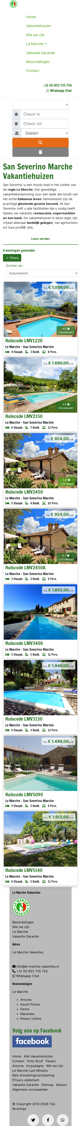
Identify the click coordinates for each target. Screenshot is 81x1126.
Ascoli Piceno (30, 1004)
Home (31, 17)
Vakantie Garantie (40, 53)
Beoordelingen (38, 62)
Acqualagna (35, 1066)
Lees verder (40, 239)
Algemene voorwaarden (30, 1089)
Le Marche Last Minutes (30, 1070)
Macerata (27, 1014)
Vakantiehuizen (38, 26)
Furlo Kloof (35, 1061)
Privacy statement (25, 1080)
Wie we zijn (35, 35)
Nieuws (61, 1085)
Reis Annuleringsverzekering (33, 1075)
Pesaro (51, 1061)
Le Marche (35, 44)
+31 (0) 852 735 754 (57, 85)
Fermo (24, 1009)
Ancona (25, 1000)
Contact (32, 71)
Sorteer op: (14, 265)
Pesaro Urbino (30, 1019)
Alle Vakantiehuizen (38, 1056)
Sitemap (47, 1085)
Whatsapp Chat (61, 90)
